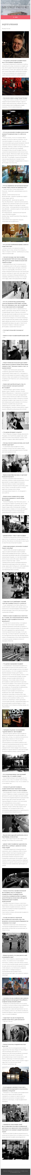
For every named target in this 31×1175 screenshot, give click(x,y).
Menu (16, 17)
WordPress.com (16, 1172)
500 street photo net (15, 7)
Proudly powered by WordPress (11, 1171)
